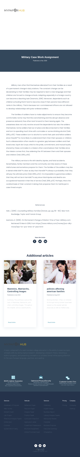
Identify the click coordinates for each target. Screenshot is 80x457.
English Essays (48, 408)
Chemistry (47, 405)
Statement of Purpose (11, 405)
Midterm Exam (9, 412)
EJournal (7, 425)
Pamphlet (47, 422)
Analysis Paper (29, 412)
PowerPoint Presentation (32, 425)
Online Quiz (8, 422)
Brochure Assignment (31, 429)
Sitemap (72, 408)
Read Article (12, 322)
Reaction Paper (29, 408)
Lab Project (8, 415)
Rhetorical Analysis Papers (13, 419)
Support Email (40, 448)
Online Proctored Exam (32, 432)
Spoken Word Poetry (11, 429)
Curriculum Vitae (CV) (31, 419)
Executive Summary (50, 429)
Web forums (8, 408)
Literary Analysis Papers (52, 415)
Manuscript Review (50, 419)
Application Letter (30, 422)
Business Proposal (50, 425)
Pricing (64, 405)
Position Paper (29, 415)
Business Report (49, 412)
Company (73, 405)
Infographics (48, 432)
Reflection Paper (30, 405)
